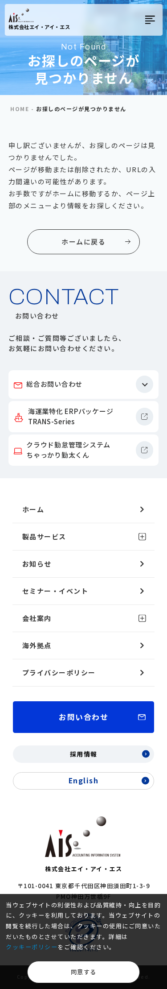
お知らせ (37, 563)
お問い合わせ (83, 716)
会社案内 (37, 618)
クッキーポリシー (31, 947)
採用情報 (84, 753)
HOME (19, 109)
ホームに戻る (83, 241)
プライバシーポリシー (59, 672)
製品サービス (44, 536)
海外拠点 (37, 645)
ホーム (33, 509)
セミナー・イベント (55, 591)
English (84, 780)
